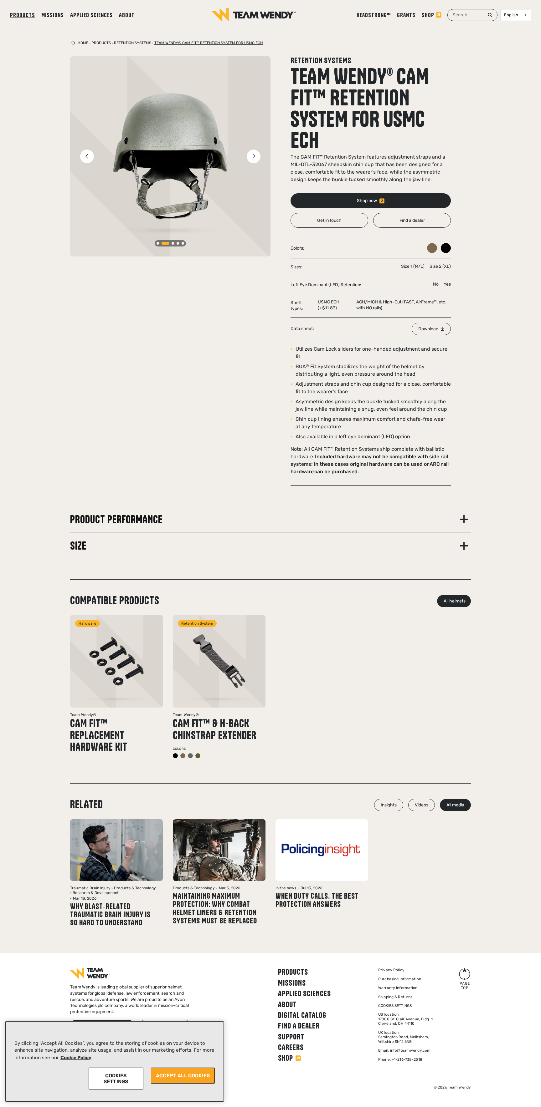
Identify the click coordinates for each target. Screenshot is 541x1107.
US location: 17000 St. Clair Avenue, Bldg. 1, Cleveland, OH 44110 (406, 1019)
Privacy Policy (391, 970)
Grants (406, 15)
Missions (52, 15)
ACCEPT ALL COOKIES (183, 1076)
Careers (291, 1047)
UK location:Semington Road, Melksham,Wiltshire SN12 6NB (403, 1037)
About (127, 15)
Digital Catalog (302, 1015)
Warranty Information (398, 988)
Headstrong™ (374, 15)
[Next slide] (253, 156)
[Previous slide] (87, 156)
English (511, 15)
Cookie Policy (75, 1057)
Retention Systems (132, 43)
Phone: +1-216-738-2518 (400, 1059)
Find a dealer (298, 1026)
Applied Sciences (91, 15)
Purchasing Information (399, 979)
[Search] (490, 15)
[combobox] (472, 15)
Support (291, 1037)
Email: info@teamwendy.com (404, 1050)
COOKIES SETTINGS (116, 1078)
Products (22, 15)
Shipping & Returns (395, 997)
